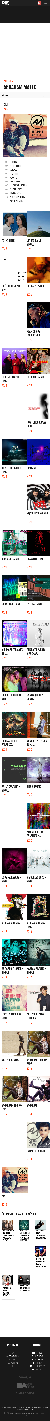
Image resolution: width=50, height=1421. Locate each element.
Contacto (39, 1369)
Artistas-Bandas (12, 1356)
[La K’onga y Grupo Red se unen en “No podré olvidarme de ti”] (40, 1251)
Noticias (12, 1359)
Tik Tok (39, 1363)
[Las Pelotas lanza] (24, 1279)
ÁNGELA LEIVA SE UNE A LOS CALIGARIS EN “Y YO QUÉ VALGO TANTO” (8, 1235)
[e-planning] (25, 1393)
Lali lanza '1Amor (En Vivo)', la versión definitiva (7, 1290)
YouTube (39, 1353)
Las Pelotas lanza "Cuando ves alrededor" (25, 1288)
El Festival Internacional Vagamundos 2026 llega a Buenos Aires (25, 1235)
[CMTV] (5, 3)
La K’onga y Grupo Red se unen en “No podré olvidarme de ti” (41, 1262)
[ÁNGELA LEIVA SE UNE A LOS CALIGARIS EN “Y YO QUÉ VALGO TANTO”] (7, 1224)
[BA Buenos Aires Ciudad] (25, 1385)
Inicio (13, 1353)
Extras (13, 1366)
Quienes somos (39, 1366)
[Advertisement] (25, 48)
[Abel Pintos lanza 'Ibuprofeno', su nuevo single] (40, 1224)
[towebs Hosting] (25, 1377)
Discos (5, 94)
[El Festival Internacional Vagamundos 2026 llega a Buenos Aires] (24, 1224)
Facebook (39, 1359)
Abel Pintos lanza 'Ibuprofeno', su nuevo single (42, 1234)
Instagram (39, 1356)
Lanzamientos (12, 1363)
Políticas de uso (30, 1409)
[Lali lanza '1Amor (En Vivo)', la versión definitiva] (7, 1279)
